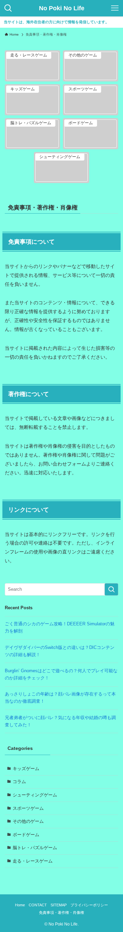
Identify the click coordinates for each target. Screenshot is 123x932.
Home (20, 905)
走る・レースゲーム (33, 861)
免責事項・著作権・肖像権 (61, 912)
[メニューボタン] (115, 8)
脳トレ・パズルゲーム (35, 847)
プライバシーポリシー (89, 905)
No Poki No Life (61, 8)
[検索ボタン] (8, 8)
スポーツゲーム (28, 808)
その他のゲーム (28, 821)
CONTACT (38, 905)
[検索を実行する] (111, 589)
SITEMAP (59, 905)
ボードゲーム (26, 834)
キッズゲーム (26, 768)
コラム (19, 781)
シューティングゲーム (35, 794)
